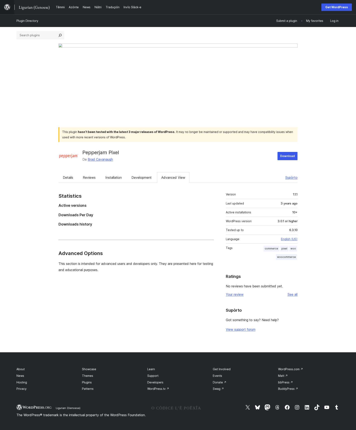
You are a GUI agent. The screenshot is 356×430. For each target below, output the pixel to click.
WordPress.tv (158, 388)
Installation (113, 177)
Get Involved (222, 369)
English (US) (289, 239)
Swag (218, 388)
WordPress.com (290, 369)
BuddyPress (288, 388)
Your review (235, 294)
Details (68, 177)
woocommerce (286, 256)
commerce (271, 248)
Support (152, 375)
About (20, 369)
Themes (87, 375)
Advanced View (173, 177)
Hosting (21, 382)
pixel (284, 248)
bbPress (285, 382)
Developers (155, 382)
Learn (151, 369)
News (20, 375)
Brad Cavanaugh (100, 159)
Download (287, 156)
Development (141, 177)
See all (292, 294)
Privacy (21, 388)
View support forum (240, 329)
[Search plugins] (60, 35)
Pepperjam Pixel (100, 152)
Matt (283, 375)
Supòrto (291, 177)
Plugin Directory (27, 20)
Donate (219, 382)
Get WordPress (336, 7)
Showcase (89, 369)
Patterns (88, 388)
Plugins (87, 382)
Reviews (89, 177)
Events (217, 375)
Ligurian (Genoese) (68, 408)
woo (293, 248)
